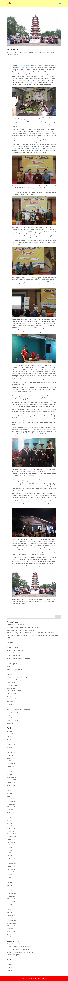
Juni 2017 (9, 817)
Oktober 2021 (11, 766)
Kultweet (9, 696)
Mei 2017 (9, 820)
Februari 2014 (11, 915)
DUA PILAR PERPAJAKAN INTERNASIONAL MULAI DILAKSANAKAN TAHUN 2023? (30, 633)
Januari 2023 (10, 747)
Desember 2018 (11, 777)
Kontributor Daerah (12, 54)
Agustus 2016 (11, 845)
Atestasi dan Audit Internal (14, 669)
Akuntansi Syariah (12, 664)
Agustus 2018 (11, 785)
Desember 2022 (11, 750)
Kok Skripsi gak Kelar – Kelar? (15, 624)
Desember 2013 (11, 920)
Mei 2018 (9, 790)
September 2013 (11, 928)
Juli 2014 (9, 904)
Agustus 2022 (11, 758)
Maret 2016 (10, 855)
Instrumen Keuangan (25, 944)
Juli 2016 (9, 847)
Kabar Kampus (31, 52)
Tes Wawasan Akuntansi (14, 720)
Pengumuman (11, 704)
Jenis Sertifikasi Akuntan (24, 949)
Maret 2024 (10, 734)
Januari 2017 (10, 831)
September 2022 (11, 755)
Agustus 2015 (11, 872)
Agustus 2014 (11, 901)
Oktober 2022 (11, 753)
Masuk (9, 962)
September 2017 (11, 809)
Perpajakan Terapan (12, 712)
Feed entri (10, 964)
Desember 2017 (11, 801)
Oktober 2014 (11, 899)
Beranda (9, 674)
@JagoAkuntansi (24, 65)
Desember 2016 (11, 834)
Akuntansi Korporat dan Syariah (16, 650)
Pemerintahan (11, 701)
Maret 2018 (10, 796)
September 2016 (11, 842)
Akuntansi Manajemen (13, 655)
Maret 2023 (10, 742)
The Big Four (16, 955)
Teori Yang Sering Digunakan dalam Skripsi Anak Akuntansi (23, 627)
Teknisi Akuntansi (12, 718)
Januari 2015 (10, 891)
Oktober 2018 (11, 782)
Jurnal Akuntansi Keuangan (14, 680)
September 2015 (11, 869)
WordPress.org (11, 970)
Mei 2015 (9, 880)
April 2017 (9, 823)
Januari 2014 (10, 918)
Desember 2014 (11, 893)
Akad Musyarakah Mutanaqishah (21, 946)
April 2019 (9, 774)
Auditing (9, 672)
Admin (11, 52)
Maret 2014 (10, 912)
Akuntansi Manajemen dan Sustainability (18, 658)
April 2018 (9, 793)
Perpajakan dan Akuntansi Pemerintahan (18, 709)
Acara (25, 52)
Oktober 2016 (11, 839)
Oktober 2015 (11, 866)
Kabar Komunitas (41, 52)
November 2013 (11, 923)
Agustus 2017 (11, 812)
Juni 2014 (9, 907)
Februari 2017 (11, 828)
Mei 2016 (9, 853)
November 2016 (11, 836)
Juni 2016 (9, 850)
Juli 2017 (9, 815)
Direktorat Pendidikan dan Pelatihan (17, 677)
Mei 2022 (9, 761)
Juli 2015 (9, 874)
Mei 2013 (9, 937)
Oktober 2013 (11, 926)
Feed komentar (11, 967)
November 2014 (11, 896)
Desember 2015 (11, 864)
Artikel (8, 666)
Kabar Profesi (51, 52)
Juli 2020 (9, 772)
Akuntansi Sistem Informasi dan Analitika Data (20, 661)
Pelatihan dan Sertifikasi (13, 699)
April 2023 (9, 739)
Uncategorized (11, 723)
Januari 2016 (10, 861)
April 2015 (9, 882)
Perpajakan (10, 707)
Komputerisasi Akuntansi (14, 691)
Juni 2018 (9, 788)
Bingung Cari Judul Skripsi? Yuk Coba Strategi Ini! (20, 630)
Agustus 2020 (11, 769)
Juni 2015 (9, 877)
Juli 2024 (9, 731)
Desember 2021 (11, 763)
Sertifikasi (9, 715)
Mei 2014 (9, 909)
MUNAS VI (12, 49)
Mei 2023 (9, 736)
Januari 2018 (10, 799)
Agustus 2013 (11, 931)
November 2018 (11, 780)
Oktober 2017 (11, 807)
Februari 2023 (11, 744)
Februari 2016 (11, 858)
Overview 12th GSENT (26, 952)
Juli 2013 (9, 934)
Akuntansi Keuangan (13, 647)
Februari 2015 (11, 888)
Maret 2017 (10, 826)
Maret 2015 (10, 885)
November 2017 (11, 804)
